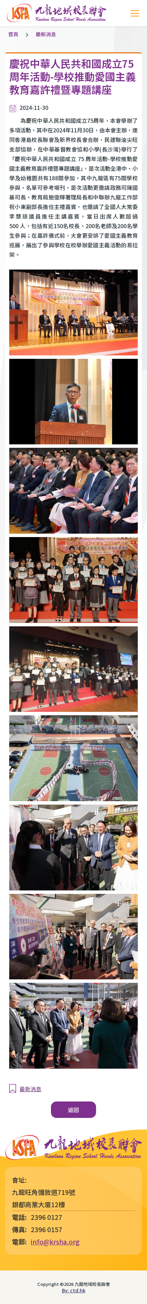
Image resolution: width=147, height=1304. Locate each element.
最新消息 (46, 34)
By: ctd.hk (73, 1290)
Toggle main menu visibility (135, 13)
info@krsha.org (55, 1241)
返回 (73, 1110)
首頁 (13, 34)
